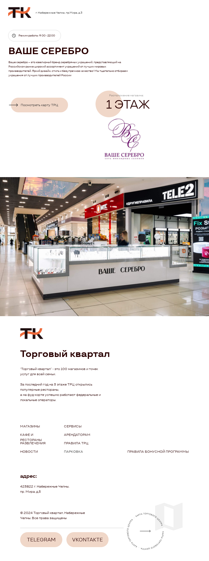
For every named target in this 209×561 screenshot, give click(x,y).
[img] (19, 12)
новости (29, 451)
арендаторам (77, 434)
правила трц (76, 443)
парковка (73, 451)
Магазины (30, 426)
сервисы (73, 426)
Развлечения (33, 443)
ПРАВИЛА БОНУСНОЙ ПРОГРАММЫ (158, 451)
